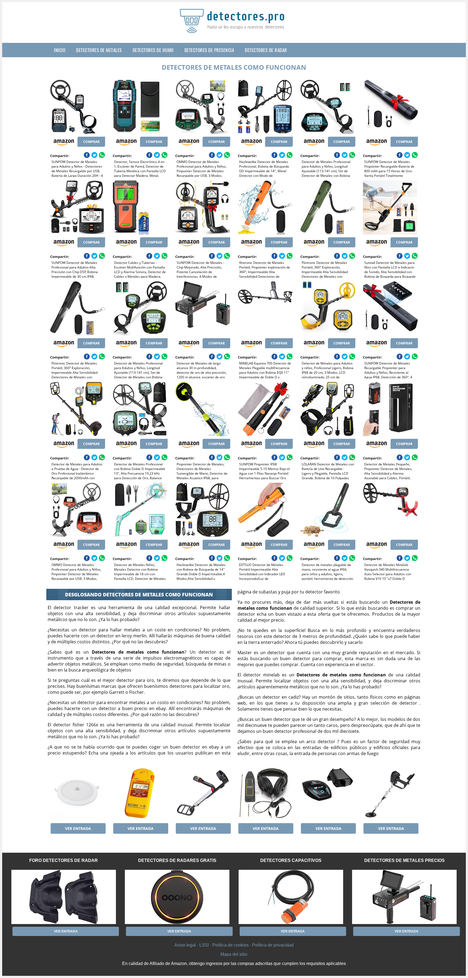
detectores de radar (266, 50)
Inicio (59, 50)
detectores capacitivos (290, 860)
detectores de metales (99, 50)
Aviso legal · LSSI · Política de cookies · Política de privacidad (234, 945)
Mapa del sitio (233, 954)
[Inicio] (234, 29)
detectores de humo (153, 50)
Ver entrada (78, 828)
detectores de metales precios (404, 860)
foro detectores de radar (63, 860)
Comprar (91, 141)
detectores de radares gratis (177, 860)
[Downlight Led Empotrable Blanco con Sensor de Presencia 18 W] (77, 793)
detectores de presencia (209, 50)
